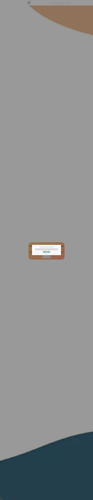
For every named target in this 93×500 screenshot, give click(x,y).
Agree (47, 251)
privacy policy (56, 249)
